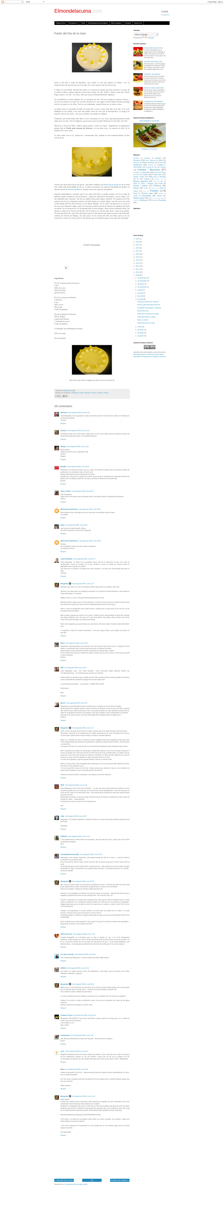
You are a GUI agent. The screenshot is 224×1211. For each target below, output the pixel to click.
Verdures (143, 200)
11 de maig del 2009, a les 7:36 (82, 1035)
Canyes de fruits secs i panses (148, 302)
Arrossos (137, 160)
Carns (160, 162)
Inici (91, 1180)
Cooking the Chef (151, 167)
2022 (138, 242)
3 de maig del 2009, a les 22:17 (84, 559)
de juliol (141, 293)
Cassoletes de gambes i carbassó (149, 308)
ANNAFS (64, 836)
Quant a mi (138, 23)
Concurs (150, 165)
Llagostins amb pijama (152, 74)
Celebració (74, 393)
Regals (135, 195)
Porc (144, 191)
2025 (138, 239)
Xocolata (162, 200)
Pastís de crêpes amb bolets (154, 88)
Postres (106, 393)
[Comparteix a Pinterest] (66, 396)
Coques (163, 167)
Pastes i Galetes (140, 186)
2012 (138, 266)
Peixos (136, 188)
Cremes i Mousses (85, 393)
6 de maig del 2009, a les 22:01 (78, 968)
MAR (62, 785)
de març (141, 330)
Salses (159, 196)
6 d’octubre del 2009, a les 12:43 (83, 1096)
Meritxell (64, 412)
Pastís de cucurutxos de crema (148, 314)
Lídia (62, 816)
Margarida (64, 584)
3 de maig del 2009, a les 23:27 (75, 668)
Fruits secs (157, 174)
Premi (135, 193)
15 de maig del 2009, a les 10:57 (76, 1051)
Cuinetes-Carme (67, 1015)
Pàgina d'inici (60, 23)
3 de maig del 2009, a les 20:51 (90, 509)
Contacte (128, 23)
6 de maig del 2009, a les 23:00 (83, 984)
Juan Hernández (67, 559)
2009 (138, 275)
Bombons (136, 162)
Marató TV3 (159, 179)
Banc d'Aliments (151, 160)
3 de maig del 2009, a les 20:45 (82, 491)
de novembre (142, 281)
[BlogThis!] (59, 396)
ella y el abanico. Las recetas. (150, 121)
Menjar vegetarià (140, 181)
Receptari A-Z (73, 23)
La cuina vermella (67, 954)
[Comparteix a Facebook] (64, 396)
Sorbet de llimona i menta (146, 317)
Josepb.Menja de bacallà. (70, 854)
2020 (138, 248)
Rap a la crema (142, 320)
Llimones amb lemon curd (153, 61)
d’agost (140, 290)
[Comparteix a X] (61, 396)
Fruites (94, 393)
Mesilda (63, 467)
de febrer (141, 333)
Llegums (147, 179)
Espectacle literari (160, 172)
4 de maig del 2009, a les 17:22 (79, 836)
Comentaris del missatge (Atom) (76, 1184)
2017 (138, 251)
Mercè (63, 703)
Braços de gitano (148, 162)
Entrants (146, 172)
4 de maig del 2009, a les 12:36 (76, 785)
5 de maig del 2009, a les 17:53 (84, 934)
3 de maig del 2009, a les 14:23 (77, 446)
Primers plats (147, 193)
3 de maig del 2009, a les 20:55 (90, 541)
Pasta (161, 183)
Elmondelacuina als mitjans (98, 23)
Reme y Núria (66, 491)
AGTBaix (136, 158)
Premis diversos (143, 311)
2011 (138, 269)
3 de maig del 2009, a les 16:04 (78, 467)
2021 (138, 245)
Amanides (147, 158)
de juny (140, 296)
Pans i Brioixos (147, 183)
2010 (138, 272)
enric (62, 1051)
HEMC (150, 177)
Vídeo (154, 200)
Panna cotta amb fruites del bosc (148, 305)
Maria (63, 643)
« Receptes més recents (64, 1180)
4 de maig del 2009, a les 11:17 (83, 728)
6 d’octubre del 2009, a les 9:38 (77, 1069)
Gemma (63, 430)
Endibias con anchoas (150, 149)
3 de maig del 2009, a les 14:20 (78, 430)
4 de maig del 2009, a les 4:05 (76, 703)
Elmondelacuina (78, 11)
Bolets (161, 160)
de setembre (142, 287)
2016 (138, 254)
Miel (62, 668)
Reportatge (146, 196)
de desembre (142, 278)
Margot (63, 446)
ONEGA (63, 968)
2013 (138, 263)
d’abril (140, 327)
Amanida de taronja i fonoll (153, 48)
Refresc (161, 193)
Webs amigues (116, 23)
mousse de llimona (75, 189)
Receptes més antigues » (120, 1180)
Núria (63, 525)
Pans (135, 183)
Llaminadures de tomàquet (153, 101)
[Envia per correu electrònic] (56, 396)
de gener (141, 336)
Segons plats (138, 198)
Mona (155, 181)
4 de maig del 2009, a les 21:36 (91, 854)
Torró (162, 198)
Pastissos (100, 393)
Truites (135, 200)
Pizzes (146, 188)
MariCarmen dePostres (69, 509)
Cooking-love (65, 1035)
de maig (141, 299)
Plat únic (154, 188)
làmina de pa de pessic (112, 185)
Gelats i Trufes (138, 177)
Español (165, 14)
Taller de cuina (153, 198)
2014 (138, 260)
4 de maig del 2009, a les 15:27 (76, 816)
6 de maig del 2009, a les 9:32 (85, 954)
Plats (83, 23)
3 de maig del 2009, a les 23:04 (76, 643)
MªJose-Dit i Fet (66, 934)
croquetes (136, 172)
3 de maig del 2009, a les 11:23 (79, 412)
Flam (137, 174)
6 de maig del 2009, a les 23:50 (85, 1015)
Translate (150, 38)
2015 (138, 257)
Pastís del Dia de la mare (146, 323)
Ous (161, 181)
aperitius (158, 158)
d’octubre (141, 284)
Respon (63, 423)
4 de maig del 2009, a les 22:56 (83, 881)
